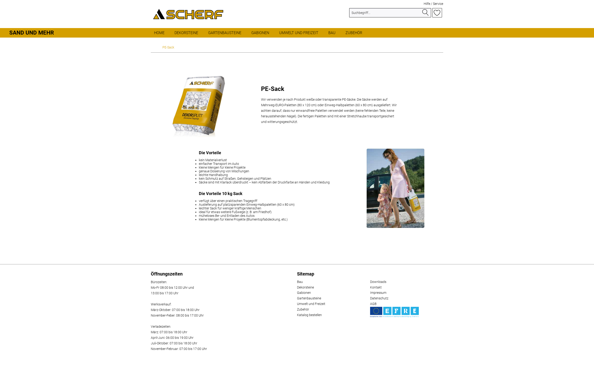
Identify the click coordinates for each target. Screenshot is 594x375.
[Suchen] (425, 12)
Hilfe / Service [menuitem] (433, 4)
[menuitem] (390, 14)
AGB (373, 304)
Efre (394, 312)
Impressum (378, 293)
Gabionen (304, 293)
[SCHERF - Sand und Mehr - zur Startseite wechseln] (188, 14)
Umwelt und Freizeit (311, 304)
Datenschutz (379, 298)
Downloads (378, 282)
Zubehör (303, 309)
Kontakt (376, 287)
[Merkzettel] (437, 12)
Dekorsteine (305, 287)
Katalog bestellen (309, 315)
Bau (300, 282)
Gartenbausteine (309, 298)
